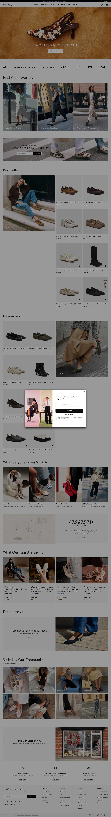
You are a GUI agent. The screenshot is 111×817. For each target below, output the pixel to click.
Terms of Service (67, 419)
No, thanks (69, 415)
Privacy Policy (58, 419)
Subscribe (69, 410)
